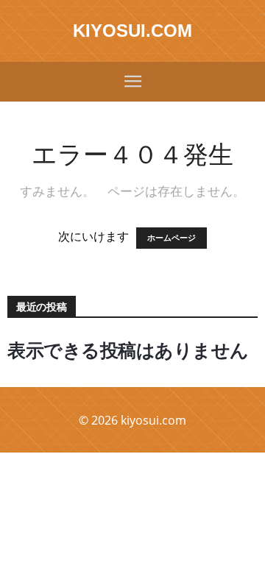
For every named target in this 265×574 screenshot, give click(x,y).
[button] (132, 82)
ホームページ (171, 238)
